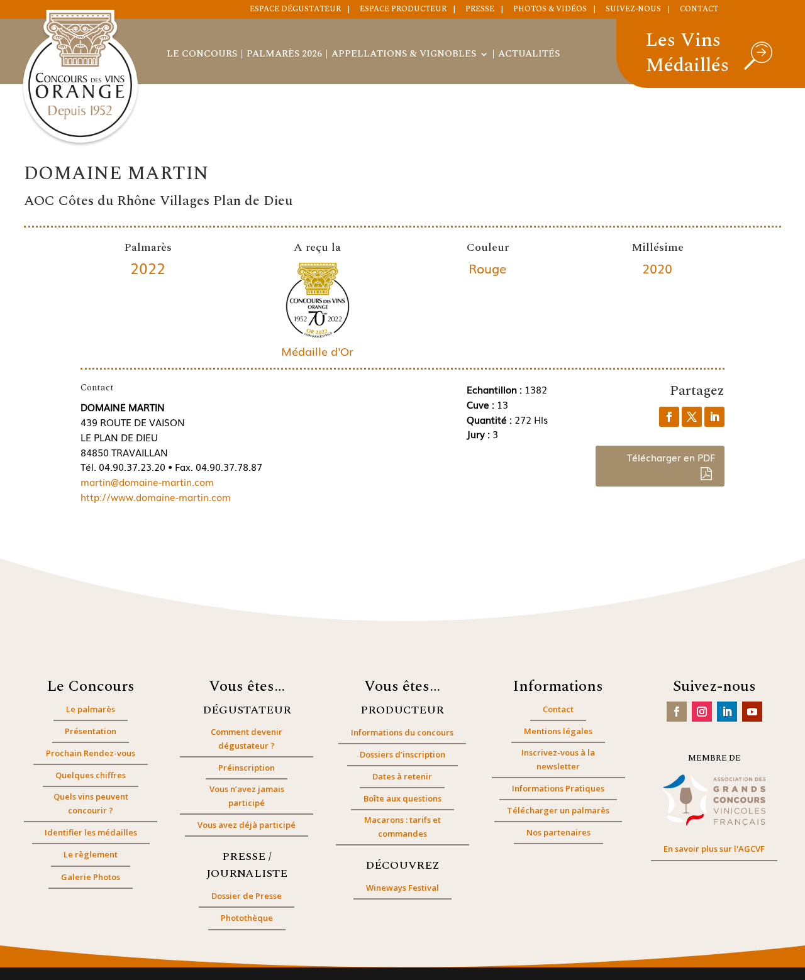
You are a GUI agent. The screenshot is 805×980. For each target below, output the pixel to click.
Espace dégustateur (295, 10)
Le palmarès (90, 709)
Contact (699, 10)
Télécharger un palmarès (558, 810)
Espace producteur (403, 10)
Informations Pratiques (558, 788)
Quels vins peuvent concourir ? (90, 803)
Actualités (529, 55)
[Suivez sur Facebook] (677, 712)
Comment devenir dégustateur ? (246, 738)
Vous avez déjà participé (246, 824)
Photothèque (247, 917)
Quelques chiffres (90, 775)
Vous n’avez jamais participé (246, 795)
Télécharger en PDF (671, 457)
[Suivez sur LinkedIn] (727, 712)
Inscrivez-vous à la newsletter (558, 759)
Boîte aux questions (402, 798)
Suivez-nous (633, 10)
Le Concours (202, 55)
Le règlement (91, 854)
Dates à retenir (402, 776)
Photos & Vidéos (550, 10)
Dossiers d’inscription (402, 754)
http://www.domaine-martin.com (155, 497)
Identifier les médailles (91, 832)
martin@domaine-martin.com (147, 481)
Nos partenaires (558, 832)
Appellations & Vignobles (403, 55)
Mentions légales (558, 731)
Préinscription (246, 767)
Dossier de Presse (246, 895)
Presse (479, 10)
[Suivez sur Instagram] (702, 712)
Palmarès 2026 (284, 55)
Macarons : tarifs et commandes (402, 826)
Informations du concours (402, 732)
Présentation (90, 731)
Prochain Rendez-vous (90, 753)
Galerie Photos (90, 877)
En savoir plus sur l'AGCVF (714, 848)
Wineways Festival (402, 887)
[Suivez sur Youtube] (752, 712)
